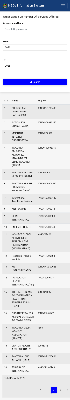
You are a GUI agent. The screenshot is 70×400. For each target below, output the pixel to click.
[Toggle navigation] (63, 6)
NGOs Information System (25, 5)
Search (36, 82)
